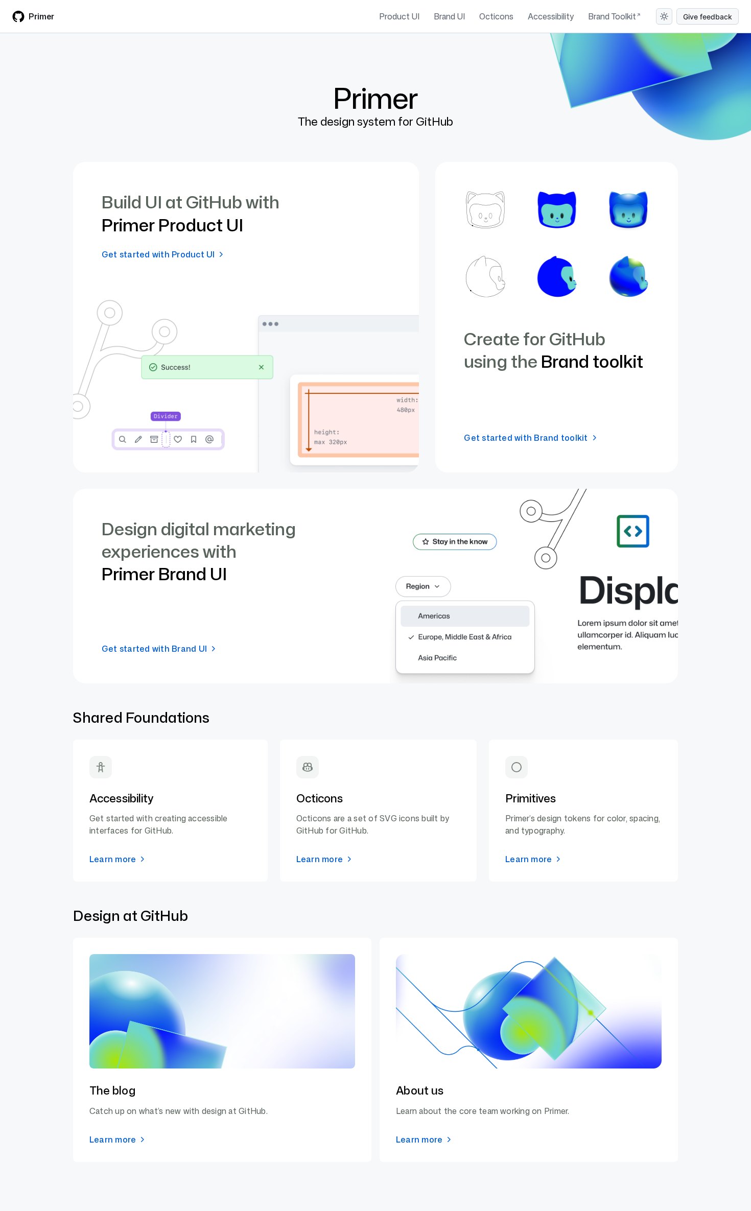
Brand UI (449, 16)
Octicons (496, 16)
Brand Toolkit (612, 16)
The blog (112, 1090)
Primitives (530, 798)
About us (419, 1090)
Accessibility (551, 16)
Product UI (399, 16)
